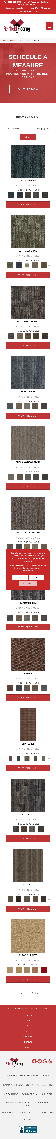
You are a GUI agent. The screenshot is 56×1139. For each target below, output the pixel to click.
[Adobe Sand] (28, 936)
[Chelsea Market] (28, 654)
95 (32, 993)
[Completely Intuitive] (27, 547)
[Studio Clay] (35, 969)
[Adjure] (43, 899)
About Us (10, 8)
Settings (28, 583)
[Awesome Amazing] (35, 265)
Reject (36, 578)
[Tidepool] (28, 161)
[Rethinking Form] (36, 336)
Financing (45, 8)
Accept (19, 578)
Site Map (28, 1120)
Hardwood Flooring (34, 1075)
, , (26, 1009)
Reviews (22, 12)
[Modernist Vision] (27, 265)
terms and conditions (24, 568)
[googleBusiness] (45, 1061)
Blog (37, 8)
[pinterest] (39, 1061)
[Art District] (27, 688)
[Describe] (27, 899)
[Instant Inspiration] (43, 547)
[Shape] (28, 372)
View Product (28, 204)
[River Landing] (18, 688)
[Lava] (27, 406)
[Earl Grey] (36, 195)
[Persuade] (35, 899)
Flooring (13, 41)
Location (20, 8)
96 (36, 993)
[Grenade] (18, 406)
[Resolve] (28, 865)
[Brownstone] (28, 195)
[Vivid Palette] (43, 265)
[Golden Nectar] (18, 969)
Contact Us (32, 12)
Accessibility (8, 1112)
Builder (46, 1094)
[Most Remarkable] (18, 265)
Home (5, 41)
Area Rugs (11, 1094)
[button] (28, 89)
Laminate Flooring (16, 1085)
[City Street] (45, 195)
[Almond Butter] (27, 969)
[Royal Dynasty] (43, 969)
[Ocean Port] (19, 195)
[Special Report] (19, 476)
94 (28, 993)
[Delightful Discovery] (28, 231)
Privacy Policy (47, 1112)
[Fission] (35, 406)
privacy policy (32, 565)
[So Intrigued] (28, 513)
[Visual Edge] (28, 302)
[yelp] (50, 1061)
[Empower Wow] (35, 547)
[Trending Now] (28, 443)
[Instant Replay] (28, 476)
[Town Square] (43, 688)
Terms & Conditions (27, 1112)
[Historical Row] (40, 829)
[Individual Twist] (28, 336)
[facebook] (34, 1061)
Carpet (21, 41)
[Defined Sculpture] (19, 336)
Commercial (30, 1094)
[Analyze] (18, 899)
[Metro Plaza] (35, 688)
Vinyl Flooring (42, 1085)
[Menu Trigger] (49, 26)
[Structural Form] (45, 336)
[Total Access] (45, 476)
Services (29, 8)
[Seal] (43, 406)
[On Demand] (36, 476)
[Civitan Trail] (24, 829)
